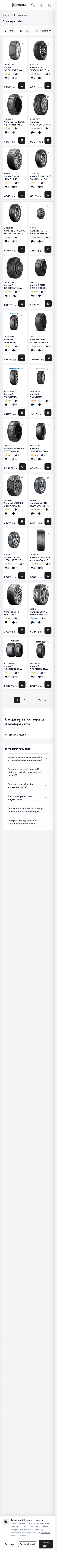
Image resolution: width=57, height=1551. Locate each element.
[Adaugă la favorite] (22, 42)
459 (38, 700)
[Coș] (49, 5)
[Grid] (21, 31)
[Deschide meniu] (6, 5)
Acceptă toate (45, 1544)
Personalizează (27, 1544)
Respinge (9, 1544)
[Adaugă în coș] (21, 85)
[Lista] (27, 31)
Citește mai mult (14, 734)
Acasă (6, 15)
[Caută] (32, 5)
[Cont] (41, 5)
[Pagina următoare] (45, 700)
